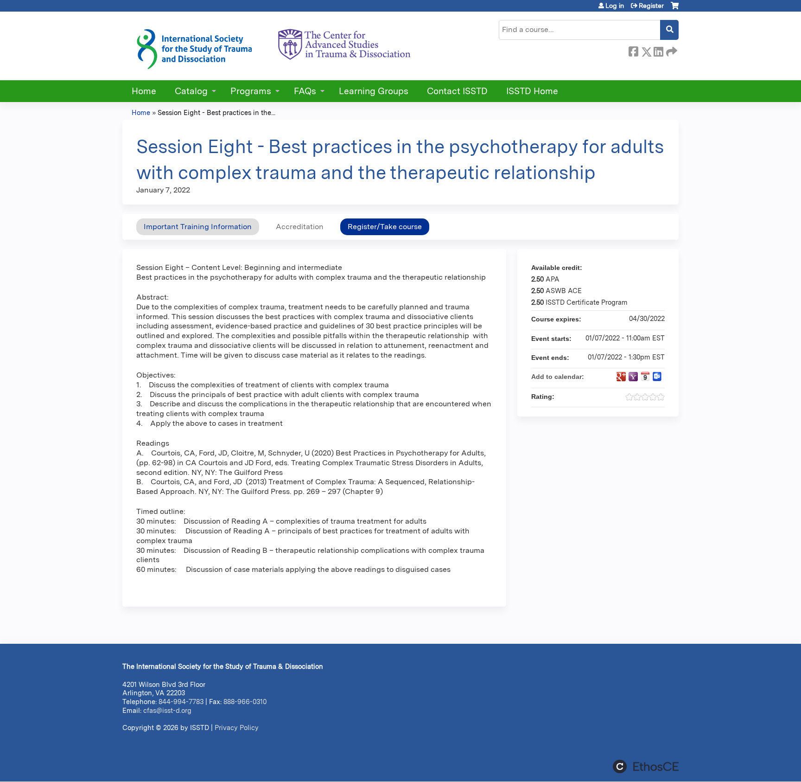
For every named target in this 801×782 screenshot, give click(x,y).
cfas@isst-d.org (167, 710)
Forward (670, 50)
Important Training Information (198, 226)
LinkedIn (658, 50)
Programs (250, 91)
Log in (614, 5)
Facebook (633, 50)
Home (144, 91)
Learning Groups (373, 91)
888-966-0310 (245, 701)
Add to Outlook (657, 376)
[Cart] (675, 9)
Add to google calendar (621, 376)
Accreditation (300, 226)
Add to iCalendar (645, 376)
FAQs (305, 91)
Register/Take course (385, 226)
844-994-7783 (181, 701)
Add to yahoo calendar (633, 376)
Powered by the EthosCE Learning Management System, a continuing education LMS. (646, 766)
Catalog (191, 91)
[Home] (273, 46)
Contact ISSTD (457, 91)
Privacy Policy (237, 727)
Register (651, 5)
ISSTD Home (532, 91)
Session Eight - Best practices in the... (216, 112)
